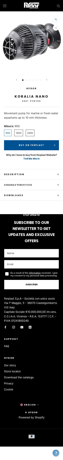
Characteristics (18, 184)
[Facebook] (5, 327)
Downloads (13, 195)
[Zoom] (56, 19)
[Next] (46, 79)
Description (14, 174)
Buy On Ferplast (31, 145)
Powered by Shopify (32, 417)
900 (8, 132)
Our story (10, 365)
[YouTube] (21, 327)
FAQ (6, 346)
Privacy (8, 383)
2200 (30, 132)
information (35, 273)
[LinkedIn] (30, 327)
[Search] (58, 5)
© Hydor (31, 412)
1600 (19, 132)
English (30, 404)
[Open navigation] (4, 5)
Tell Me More (31, 158)
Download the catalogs (19, 377)
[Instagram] (13, 327)
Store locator (12, 371)
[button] (56, 453)
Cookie (8, 389)
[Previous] (16, 79)
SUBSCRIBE (32, 284)
